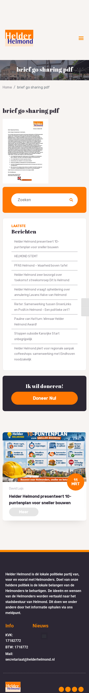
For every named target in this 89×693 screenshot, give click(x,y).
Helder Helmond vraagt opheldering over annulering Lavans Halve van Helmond (42, 292)
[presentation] (4, 536)
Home (7, 87)
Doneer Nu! (44, 398)
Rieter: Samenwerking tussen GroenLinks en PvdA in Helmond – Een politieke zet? (42, 307)
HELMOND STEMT (26, 256)
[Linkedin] (81, 689)
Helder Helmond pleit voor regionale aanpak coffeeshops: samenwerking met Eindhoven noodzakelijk (44, 354)
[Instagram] (61, 689)
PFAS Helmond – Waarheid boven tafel (40, 265)
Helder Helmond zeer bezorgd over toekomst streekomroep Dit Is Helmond (41, 277)
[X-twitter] (74, 689)
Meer (24, 512)
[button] (81, 38)
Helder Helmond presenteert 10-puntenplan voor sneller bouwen (36, 244)
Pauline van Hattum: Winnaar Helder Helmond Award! (39, 321)
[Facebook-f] (67, 689)
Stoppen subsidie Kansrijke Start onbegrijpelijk (37, 336)
